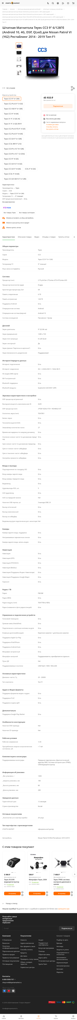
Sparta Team (42, 964)
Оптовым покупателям (10, 961)
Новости (23, 940)
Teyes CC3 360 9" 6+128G (13, 109)
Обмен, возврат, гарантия (26, 963)
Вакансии (6, 943)
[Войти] (58, 3)
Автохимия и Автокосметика (62, 958)
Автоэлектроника (63, 966)
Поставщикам (7, 964)
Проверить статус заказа (29, 959)
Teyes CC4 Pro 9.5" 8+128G (14, 149)
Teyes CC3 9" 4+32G (11, 159)
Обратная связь (44, 954)
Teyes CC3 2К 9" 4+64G (12, 169)
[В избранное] (72, 87)
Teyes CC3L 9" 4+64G (11, 174)
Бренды (59, 943)
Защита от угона (63, 950)
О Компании (7, 940)
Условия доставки (52, 124)
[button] (75, 874)
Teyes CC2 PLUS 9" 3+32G (13, 104)
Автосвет (60, 969)
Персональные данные (11, 951)
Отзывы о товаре (49, 237)
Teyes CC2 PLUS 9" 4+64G (13, 134)
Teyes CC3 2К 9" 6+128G (13, 139)
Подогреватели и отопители (63, 953)
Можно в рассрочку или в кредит (17, 223)
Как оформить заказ (27, 946)
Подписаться (67, 928)
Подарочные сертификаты (43, 944)
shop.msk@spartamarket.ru (12, 982)
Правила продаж (8, 954)
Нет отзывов (10, 88)
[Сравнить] (72, 89)
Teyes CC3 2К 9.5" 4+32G (13, 164)
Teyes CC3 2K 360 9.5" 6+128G (15, 179)
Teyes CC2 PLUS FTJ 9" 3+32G (14, 129)
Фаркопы (60, 972)
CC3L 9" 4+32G (30, 169)
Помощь (41, 951)
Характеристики (8, 237)
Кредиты (23, 953)
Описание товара (24, 237)
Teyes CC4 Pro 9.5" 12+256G (14, 154)
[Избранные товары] (68, 3)
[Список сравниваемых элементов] (63, 3)
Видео (36, 237)
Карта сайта (42, 958)
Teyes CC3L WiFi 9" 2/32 (12, 144)
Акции (40, 940)
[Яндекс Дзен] (13, 991)
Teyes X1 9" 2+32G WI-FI (13, 124)
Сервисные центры (27, 967)
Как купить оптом (52, 129)
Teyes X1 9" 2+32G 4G (12, 119)
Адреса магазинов (27, 943)
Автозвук (60, 946)
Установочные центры (46, 961)
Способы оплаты (52, 127)
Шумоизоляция (62, 963)
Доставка (23, 956)
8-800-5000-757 (8, 979)
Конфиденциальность (10, 1008)
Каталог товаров (63, 936)
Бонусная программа (46, 948)
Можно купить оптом (13, 227)
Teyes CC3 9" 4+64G (11, 114)
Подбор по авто (62, 940)
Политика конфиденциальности (10, 947)
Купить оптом (64, 237)
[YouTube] (9, 991)
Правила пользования (10, 958)
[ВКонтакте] (4, 991)
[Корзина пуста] (73, 3)
